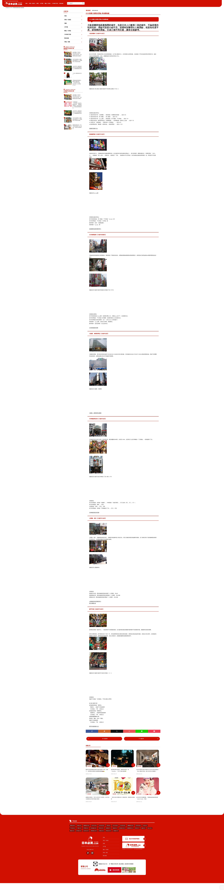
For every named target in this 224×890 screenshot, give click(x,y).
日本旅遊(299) (93, 828)
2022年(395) (94, 825)
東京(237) (137, 828)
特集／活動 (105, 852)
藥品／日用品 (47, 3)
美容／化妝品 (32, 3)
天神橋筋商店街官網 (94, 512)
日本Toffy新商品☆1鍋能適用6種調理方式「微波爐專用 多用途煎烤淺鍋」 (77, 60)
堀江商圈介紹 (92, 603)
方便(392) (108, 825)
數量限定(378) (130, 825)
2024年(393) (101, 825)
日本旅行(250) (122, 828)
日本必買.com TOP (9, 7)
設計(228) (150, 828)
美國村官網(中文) (93, 128)
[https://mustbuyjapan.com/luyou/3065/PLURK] (104, 731)
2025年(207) (86, 830)
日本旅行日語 (55, 3)
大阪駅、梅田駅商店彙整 (95, 413)
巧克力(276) (101, 828)
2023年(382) (122, 825)
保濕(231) (143, 828)
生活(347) (145, 825)
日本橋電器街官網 (93, 327)
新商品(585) (72, 825)
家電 (37, 3)
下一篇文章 (141, 738)
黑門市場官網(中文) (94, 726)
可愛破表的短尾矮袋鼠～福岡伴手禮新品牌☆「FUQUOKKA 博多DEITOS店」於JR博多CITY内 (77, 83)
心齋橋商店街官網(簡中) (95, 601)
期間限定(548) (86, 825)
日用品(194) (101, 830)
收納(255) (115, 828)
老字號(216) (78, 830)
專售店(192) (108, 830)
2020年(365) (138, 825)
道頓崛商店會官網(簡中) (95, 228)
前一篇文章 (104, 738)
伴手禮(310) (86, 828)
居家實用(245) (130, 828)
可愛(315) (79, 828)
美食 (26, 3)
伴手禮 (41, 3)
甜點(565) (79, 825)
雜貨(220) (72, 830)
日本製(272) (108, 828)
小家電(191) (115, 830)
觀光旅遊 (61, 3)
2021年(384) (115, 825)
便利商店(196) (94, 830)
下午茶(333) (72, 828)
